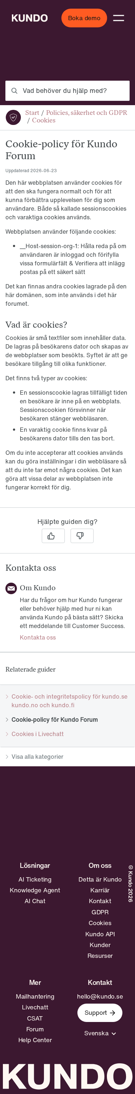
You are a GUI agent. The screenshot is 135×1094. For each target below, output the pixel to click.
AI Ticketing (34, 879)
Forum (35, 1029)
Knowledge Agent (35, 890)
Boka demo (84, 17)
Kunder (100, 945)
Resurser (100, 955)
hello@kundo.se (100, 996)
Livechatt (35, 1007)
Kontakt (100, 901)
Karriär (99, 890)
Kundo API (100, 934)
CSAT (34, 1018)
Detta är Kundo (100, 879)
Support (96, 1012)
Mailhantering (35, 996)
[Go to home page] (30, 18)
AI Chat (34, 901)
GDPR (100, 912)
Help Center (35, 1040)
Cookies (100, 923)
